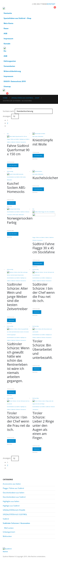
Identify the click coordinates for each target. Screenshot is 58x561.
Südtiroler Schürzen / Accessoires (18, 142)
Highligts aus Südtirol (24, 139)
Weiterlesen (11, 203)
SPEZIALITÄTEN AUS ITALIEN (14, 510)
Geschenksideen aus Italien (13, 492)
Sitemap (7, 86)
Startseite (8, 13)
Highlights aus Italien (11, 501)
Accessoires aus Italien (12, 484)
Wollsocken (40, 136)
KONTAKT (51, 4)
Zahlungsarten (10, 61)
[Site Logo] (10, 9)
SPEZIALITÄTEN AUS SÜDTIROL (15, 514)
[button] (5, 3)
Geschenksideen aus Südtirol (13, 177)
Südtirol (9, 142)
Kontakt (7, 43)
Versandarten (9, 66)
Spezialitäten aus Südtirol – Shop (17, 18)
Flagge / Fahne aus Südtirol (13, 139)
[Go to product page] (44, 133)
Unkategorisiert (9, 532)
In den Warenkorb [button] (13, 165)
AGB (5, 33)
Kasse (6, 28)
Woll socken (35, 136)
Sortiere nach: (8, 111)
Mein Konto (8, 23)
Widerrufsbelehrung (12, 71)
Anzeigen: (7, 116)
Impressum (8, 38)
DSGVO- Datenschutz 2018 (15, 81)
